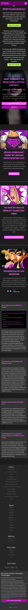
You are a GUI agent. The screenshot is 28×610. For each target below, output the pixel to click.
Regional (11, 505)
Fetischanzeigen (11, 538)
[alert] (14, 590)
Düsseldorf (11, 517)
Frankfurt (11, 515)
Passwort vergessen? (11, 479)
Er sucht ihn (11, 541)
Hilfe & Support (11, 469)
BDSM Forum (11, 536)
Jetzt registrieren (14, 103)
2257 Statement (11, 491)
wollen (16, 481)
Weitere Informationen (15, 597)
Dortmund (11, 520)
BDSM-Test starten (14, 25)
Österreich (11, 527)
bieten (10, 481)
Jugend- (7, 484)
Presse (11, 499)
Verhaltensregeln (11, 489)
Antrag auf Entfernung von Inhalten (11, 486)
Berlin (11, 507)
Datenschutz (14, 484)
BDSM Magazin (13, 471)
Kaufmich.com (11, 554)
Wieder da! (14, 107)
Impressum (11, 476)
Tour (6, 471)
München (11, 512)
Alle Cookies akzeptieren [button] (14, 600)
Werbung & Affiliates (11, 494)
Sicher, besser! (14, 173)
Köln (11, 522)
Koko (11, 557)
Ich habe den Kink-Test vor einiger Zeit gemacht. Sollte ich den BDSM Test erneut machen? (13, 324)
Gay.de (11, 552)
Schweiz (11, 530)
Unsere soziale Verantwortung (11, 496)
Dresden (11, 525)
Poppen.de (11, 549)
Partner (9, 547)
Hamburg (11, 510)
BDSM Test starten (14, 64)
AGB (11, 474)
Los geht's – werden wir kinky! (14, 237)
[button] (14, 607)
